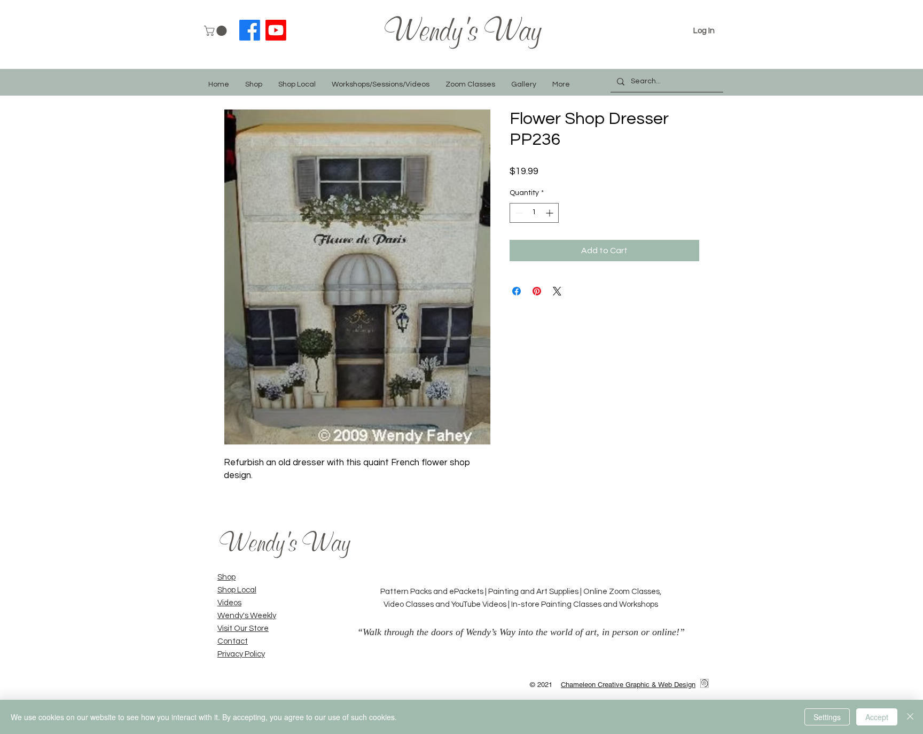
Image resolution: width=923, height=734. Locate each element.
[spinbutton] (534, 213)
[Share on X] (557, 291)
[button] (216, 31)
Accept (876, 717)
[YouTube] (275, 30)
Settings (827, 717)
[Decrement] (518, 213)
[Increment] (550, 213)
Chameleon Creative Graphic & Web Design (628, 685)
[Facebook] (249, 30)
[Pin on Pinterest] (536, 291)
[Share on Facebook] (516, 291)
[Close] (910, 716)
